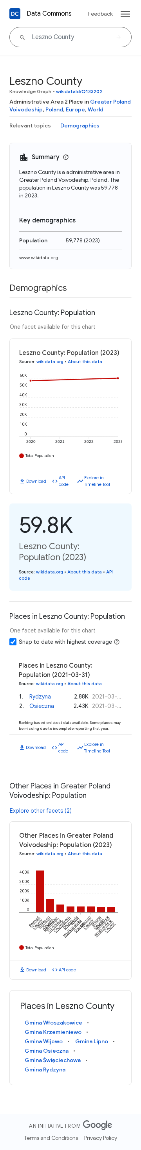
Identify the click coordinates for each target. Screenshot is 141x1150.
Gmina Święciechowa (53, 1060)
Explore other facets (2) (41, 810)
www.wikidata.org (38, 257)
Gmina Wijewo (44, 1041)
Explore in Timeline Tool (97, 481)
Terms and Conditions (51, 1137)
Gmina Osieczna (47, 1050)
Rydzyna (40, 696)
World (95, 109)
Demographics (79, 125)
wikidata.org (49, 361)
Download (36, 481)
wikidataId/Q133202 (79, 91)
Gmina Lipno (91, 1041)
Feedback (100, 13)
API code (64, 481)
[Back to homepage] (14, 13)
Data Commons (49, 14)
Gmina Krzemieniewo (53, 1031)
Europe (75, 109)
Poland (54, 109)
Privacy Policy (100, 1137)
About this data (85, 361)
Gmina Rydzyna (45, 1069)
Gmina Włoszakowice (53, 1022)
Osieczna (41, 705)
